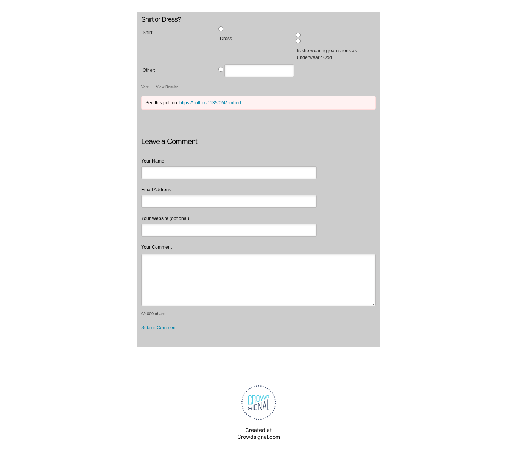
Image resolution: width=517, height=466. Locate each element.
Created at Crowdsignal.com (258, 433)
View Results (167, 87)
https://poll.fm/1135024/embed (210, 102)
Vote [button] (145, 87)
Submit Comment (159, 327)
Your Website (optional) (165, 218)
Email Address (156, 189)
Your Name (152, 161)
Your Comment (156, 247)
